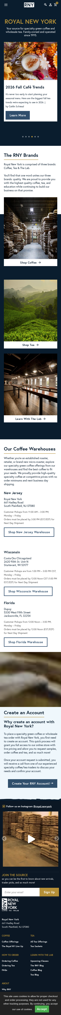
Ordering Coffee (10, 961)
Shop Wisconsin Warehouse (28, 591)
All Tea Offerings (38, 941)
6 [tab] (38, 136)
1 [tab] (23, 136)
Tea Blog (34, 974)
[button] (4, 838)
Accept (42, 1009)
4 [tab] (32, 136)
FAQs (4, 970)
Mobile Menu (9, 5)
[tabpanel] (30, 87)
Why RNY (6, 989)
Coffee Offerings (10, 941)
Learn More (18, 115)
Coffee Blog (36, 970)
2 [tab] (26, 136)
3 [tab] (29, 136)
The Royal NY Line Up (12, 946)
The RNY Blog (37, 965)
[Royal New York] (29, 4)
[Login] (50, 4)
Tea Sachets (36, 946)
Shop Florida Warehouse (25, 642)
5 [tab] (35, 136)
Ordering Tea (8, 965)
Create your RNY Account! (31, 783)
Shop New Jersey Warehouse (29, 532)
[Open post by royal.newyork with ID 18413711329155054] (30, 839)
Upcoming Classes (39, 961)
